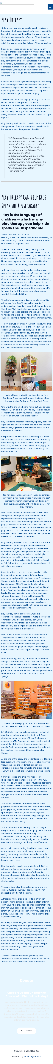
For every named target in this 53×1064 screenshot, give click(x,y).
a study (43, 732)
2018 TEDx (34, 637)
